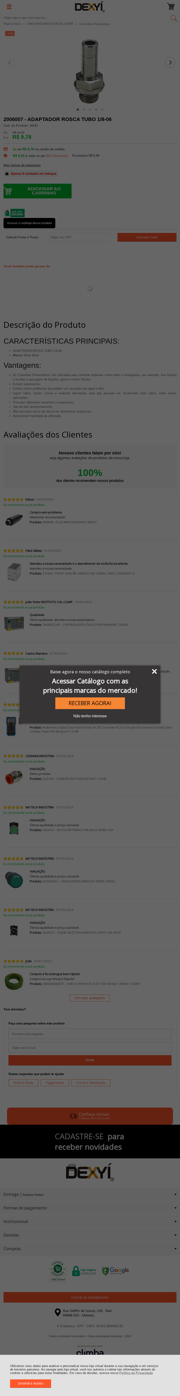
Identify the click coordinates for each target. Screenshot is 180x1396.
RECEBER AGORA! (90, 703)
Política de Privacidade (136, 1373)
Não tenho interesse (90, 716)
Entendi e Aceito (30, 1383)
